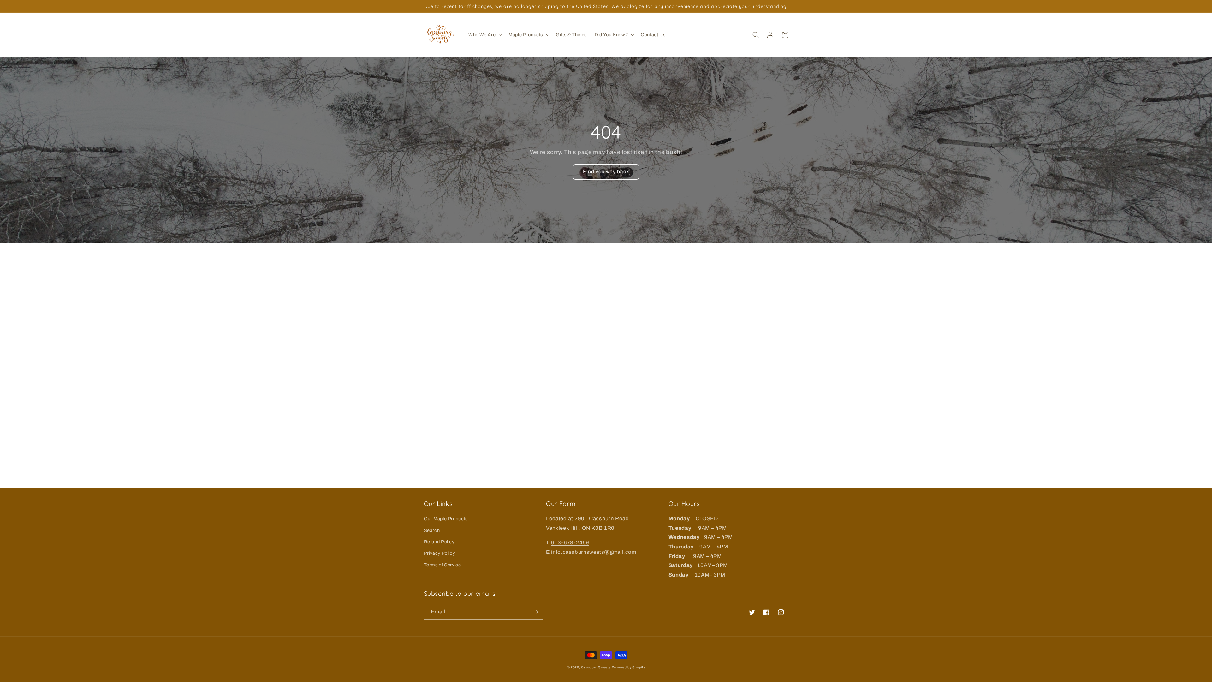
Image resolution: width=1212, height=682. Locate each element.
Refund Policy (439, 541)
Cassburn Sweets (595, 667)
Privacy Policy (439, 553)
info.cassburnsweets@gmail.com (593, 552)
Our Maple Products (446, 518)
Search (432, 530)
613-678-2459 (570, 543)
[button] (484, 35)
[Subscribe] (535, 611)
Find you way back (606, 171)
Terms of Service (442, 564)
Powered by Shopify (628, 667)
